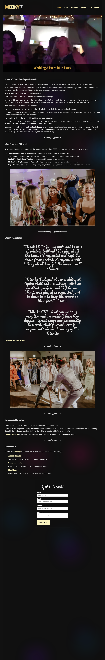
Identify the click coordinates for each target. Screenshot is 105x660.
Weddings (74, 7)
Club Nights (12, 470)
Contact (97, 7)
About (66, 7)
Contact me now (11, 434)
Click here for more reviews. (16, 340)
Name (39, 492)
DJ (91, 7)
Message (40, 512)
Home (59, 7)
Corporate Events (15, 463)
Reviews (84, 7)
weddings (17, 451)
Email (39, 499)
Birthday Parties (14, 456)
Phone (39, 506)
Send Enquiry (43, 522)
